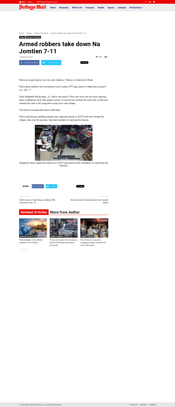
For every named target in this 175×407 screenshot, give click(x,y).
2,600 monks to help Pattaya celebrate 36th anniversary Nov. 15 (37, 201)
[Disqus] (63, 293)
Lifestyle (122, 7)
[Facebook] (145, 2)
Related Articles (34, 212)
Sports (111, 7)
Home (21, 33)
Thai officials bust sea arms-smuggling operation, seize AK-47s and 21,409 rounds (93, 242)
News (53, 7)
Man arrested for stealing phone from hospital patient (89, 201)
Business (64, 7)
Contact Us (134, 404)
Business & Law (26, 236)
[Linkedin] (150, 2)
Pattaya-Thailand (33, 37)
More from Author (65, 212)
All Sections (135, 7)
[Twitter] (154, 2)
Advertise (143, 404)
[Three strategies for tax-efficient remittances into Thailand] (33, 228)
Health (101, 7)
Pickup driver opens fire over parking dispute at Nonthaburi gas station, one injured (63, 242)
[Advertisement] (87, 20)
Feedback (152, 404)
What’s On (77, 7)
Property (90, 7)
